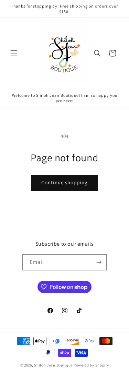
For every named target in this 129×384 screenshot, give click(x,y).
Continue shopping (64, 182)
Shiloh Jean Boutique (54, 365)
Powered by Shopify (91, 365)
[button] (13, 53)
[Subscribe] (98, 262)
